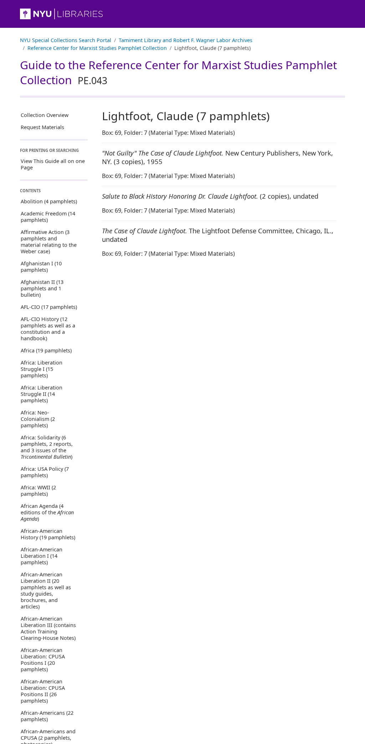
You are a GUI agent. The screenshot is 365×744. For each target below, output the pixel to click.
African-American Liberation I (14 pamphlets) (41, 556)
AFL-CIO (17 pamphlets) (49, 307)
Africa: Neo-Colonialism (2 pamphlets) (38, 419)
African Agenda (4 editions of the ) (47, 512)
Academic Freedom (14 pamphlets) (48, 216)
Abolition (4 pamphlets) (49, 201)
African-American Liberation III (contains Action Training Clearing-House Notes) (48, 628)
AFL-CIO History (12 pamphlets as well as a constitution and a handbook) (48, 329)
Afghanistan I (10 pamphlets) (41, 266)
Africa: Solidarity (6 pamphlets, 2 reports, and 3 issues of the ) (47, 447)
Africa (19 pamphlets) (46, 350)
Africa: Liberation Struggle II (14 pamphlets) (41, 394)
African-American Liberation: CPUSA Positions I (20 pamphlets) (43, 660)
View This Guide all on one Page (53, 164)
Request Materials (42, 127)
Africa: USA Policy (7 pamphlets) (45, 472)
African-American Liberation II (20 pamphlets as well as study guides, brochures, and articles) (46, 590)
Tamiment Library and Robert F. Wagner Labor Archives (185, 40)
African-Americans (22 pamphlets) (47, 716)
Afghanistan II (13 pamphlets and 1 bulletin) (42, 288)
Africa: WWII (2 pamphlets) (38, 490)
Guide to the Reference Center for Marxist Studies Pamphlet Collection (178, 72)
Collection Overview (44, 115)
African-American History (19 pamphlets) (48, 534)
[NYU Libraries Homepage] (182, 14)
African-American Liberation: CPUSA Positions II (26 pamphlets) (43, 691)
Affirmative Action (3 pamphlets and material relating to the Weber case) (49, 242)
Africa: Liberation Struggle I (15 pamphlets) (41, 369)
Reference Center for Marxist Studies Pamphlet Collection (97, 48)
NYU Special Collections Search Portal (65, 40)
